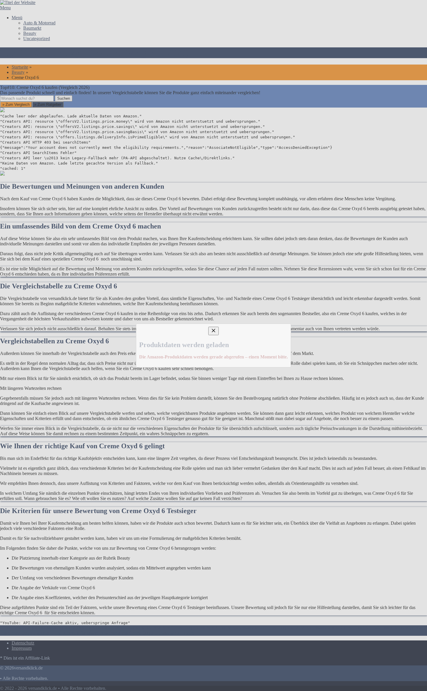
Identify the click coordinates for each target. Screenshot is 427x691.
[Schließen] (213, 292)
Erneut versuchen (54, 399)
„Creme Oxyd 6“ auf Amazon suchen (74, 357)
